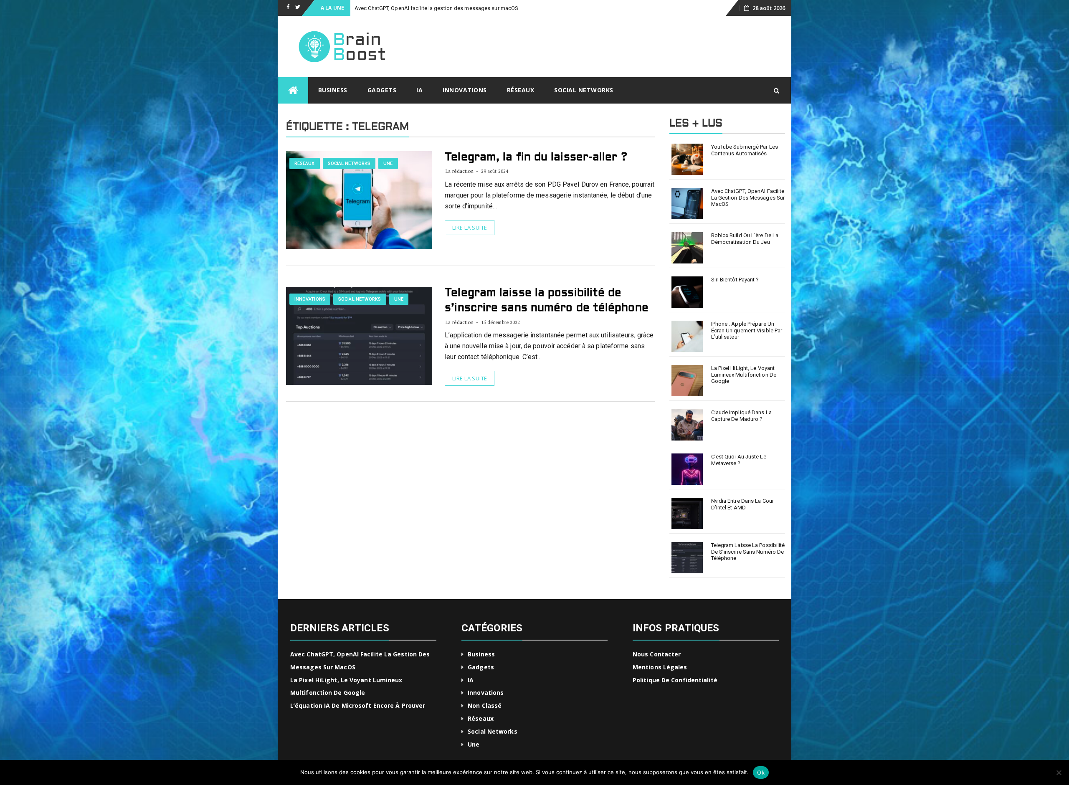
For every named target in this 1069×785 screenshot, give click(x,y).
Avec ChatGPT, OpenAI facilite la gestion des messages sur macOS (748, 197)
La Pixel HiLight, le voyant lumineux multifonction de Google (744, 374)
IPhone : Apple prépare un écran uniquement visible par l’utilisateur (747, 330)
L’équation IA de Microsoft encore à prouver (357, 705)
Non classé (485, 705)
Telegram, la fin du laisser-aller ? (536, 157)
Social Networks (583, 90)
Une (388, 163)
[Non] (1058, 772)
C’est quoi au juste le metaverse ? (738, 459)
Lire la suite (469, 227)
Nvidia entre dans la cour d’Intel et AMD (742, 504)
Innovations (465, 90)
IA (419, 90)
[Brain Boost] (293, 90)
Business (332, 90)
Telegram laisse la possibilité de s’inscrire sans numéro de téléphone (748, 551)
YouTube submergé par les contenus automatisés (744, 150)
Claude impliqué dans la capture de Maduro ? (741, 415)
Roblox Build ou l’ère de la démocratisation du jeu (745, 238)
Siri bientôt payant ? (735, 279)
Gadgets (382, 90)
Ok (761, 772)
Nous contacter (657, 654)
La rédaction (460, 171)
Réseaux (520, 90)
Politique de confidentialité (675, 680)
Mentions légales (660, 667)
